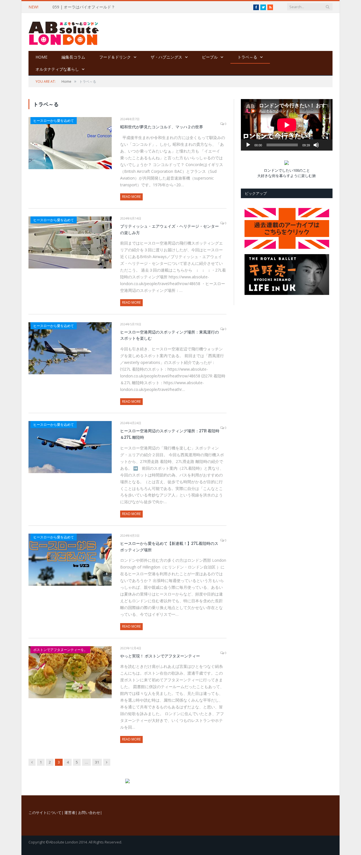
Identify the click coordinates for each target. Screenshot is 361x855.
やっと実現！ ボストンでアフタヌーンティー (160, 656)
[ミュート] (316, 145)
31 (97, 762)
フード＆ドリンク (115, 57)
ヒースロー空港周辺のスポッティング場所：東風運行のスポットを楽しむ (169, 335)
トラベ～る (247, 57)
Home (41, 57)
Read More (131, 196)
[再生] (248, 145)
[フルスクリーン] (325, 136)
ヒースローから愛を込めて (53, 120)
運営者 (69, 812)
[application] (287, 125)
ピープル (210, 57)
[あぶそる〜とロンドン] (63, 32)
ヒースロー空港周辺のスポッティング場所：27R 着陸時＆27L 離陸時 (169, 434)
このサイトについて (44, 812)
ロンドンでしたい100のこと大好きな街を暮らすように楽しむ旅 (286, 173)
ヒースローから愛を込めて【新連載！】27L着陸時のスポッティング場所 (169, 546)
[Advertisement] (215, 32)
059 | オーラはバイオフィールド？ (83, 7)
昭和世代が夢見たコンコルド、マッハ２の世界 (161, 126)
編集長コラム (73, 57)
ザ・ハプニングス (166, 57)
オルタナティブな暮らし (57, 69)
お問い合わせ (89, 812)
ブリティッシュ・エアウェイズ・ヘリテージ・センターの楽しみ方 (169, 229)
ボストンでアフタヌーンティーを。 (60, 649)
